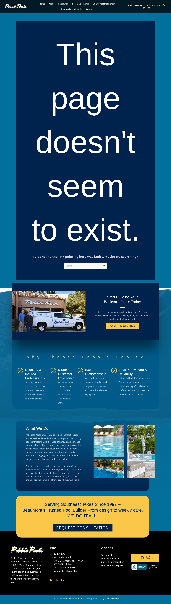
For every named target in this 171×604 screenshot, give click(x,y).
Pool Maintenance (80, 4)
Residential (63, 4)
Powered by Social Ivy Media (106, 598)
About (51, 4)
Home (42, 4)
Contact (89, 9)
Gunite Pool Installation (104, 4)
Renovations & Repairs (71, 9)
